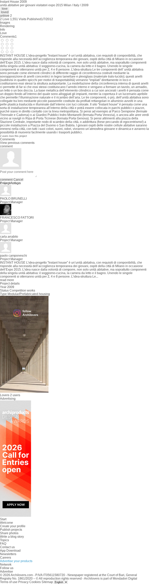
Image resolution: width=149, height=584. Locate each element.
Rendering (7, 26)
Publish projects (11, 529)
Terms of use (8, 582)
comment (6, 179)
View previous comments (17, 142)
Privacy (23, 582)
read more (7, 280)
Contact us (7, 547)
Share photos (9, 533)
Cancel (18, 179)
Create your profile (12, 526)
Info (2, 29)
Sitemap (47, 582)
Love (3, 33)
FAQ (3, 543)
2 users (15, 395)
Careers (5, 557)
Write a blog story (12, 536)
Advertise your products (16, 561)
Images (5, 22)
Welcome (6, 522)
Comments (8, 36)
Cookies (35, 582)
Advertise (6, 571)
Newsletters (8, 554)
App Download (10, 550)
